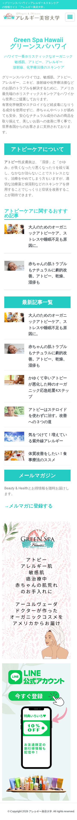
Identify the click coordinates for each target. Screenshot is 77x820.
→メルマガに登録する (28, 506)
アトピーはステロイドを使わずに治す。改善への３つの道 (47, 415)
